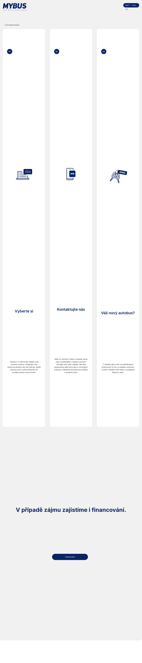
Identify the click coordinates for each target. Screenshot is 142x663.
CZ (127, 9)
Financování (70, 557)
